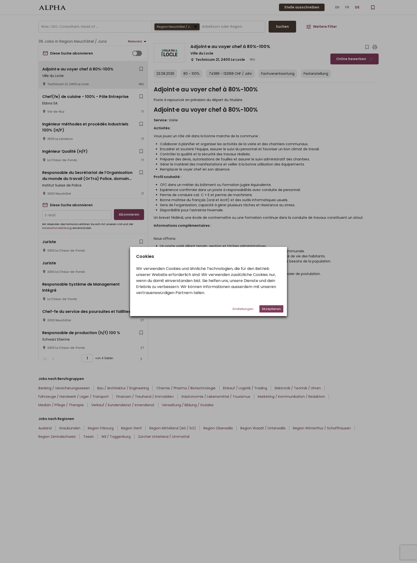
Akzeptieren (271, 309)
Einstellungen (243, 309)
